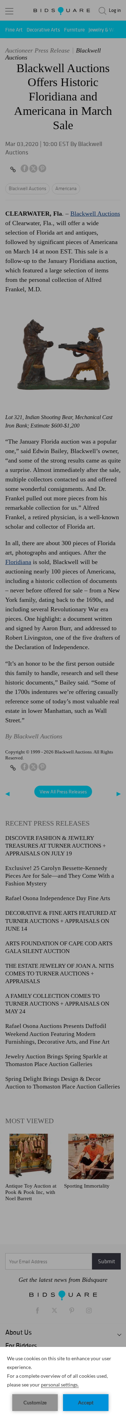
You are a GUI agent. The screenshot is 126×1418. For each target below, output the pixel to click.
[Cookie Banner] (63, 1382)
